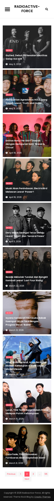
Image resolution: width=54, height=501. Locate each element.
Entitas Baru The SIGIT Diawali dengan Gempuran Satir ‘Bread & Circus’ (25, 144)
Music (9, 50)
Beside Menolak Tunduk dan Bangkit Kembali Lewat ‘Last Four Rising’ (27, 278)
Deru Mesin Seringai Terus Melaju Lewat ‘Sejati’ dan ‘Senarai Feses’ (25, 234)
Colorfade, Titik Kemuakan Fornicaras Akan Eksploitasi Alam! (25, 456)
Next (27, 479)
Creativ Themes (42, 496)
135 (45, 474)
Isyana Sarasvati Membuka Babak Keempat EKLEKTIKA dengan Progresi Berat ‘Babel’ (26, 321)
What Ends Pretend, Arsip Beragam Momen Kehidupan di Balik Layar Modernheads (26, 366)
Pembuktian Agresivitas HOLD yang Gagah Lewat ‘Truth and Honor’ (26, 101)
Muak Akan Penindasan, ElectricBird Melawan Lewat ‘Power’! (26, 190)
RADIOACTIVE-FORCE (27, 8)
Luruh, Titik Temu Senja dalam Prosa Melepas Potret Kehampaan (27, 411)
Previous (11, 474)
